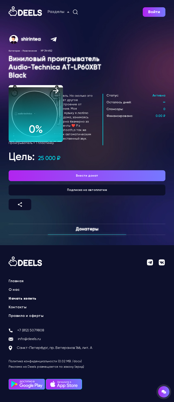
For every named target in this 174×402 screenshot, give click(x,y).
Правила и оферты (26, 316)
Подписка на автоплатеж (87, 190)
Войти (154, 12)
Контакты (18, 307)
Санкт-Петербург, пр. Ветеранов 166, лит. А (54, 348)
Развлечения (29, 51)
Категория (14, 51)
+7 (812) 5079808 (30, 330)
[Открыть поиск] (75, 12)
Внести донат (87, 175)
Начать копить (22, 299)
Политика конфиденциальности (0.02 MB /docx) (45, 361)
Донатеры (87, 229)
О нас (14, 290)
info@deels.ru (29, 339)
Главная (16, 281)
